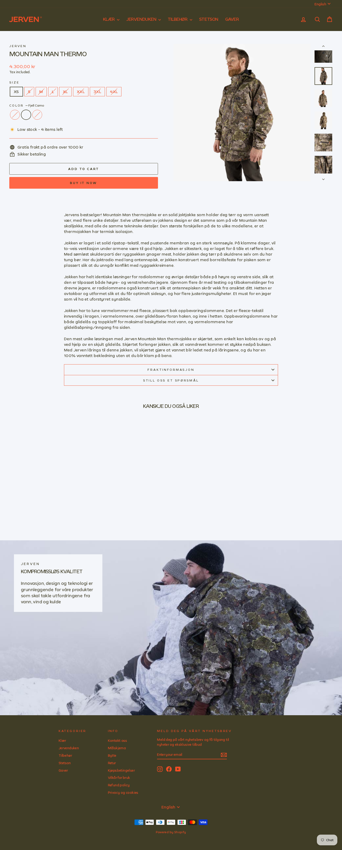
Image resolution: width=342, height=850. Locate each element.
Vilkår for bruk (119, 778)
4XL (114, 91)
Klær (109, 19)
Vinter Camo (37, 114)
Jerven (18, 46)
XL (65, 91)
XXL (81, 91)
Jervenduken (141, 19)
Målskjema (117, 748)
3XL (97, 91)
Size (14, 82)
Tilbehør (178, 19)
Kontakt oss (117, 740)
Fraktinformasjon (171, 369)
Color (26, 105)
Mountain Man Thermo (48, 53)
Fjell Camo (26, 114)
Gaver (232, 19)
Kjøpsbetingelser (121, 770)
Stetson (208, 19)
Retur (112, 763)
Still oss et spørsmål (171, 380)
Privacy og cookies (123, 792)
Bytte (112, 755)
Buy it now (83, 183)
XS (16, 91)
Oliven (15, 114)
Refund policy (119, 785)
